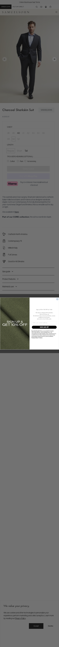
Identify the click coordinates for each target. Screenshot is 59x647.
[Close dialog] (57, 299)
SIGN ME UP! (44, 327)
